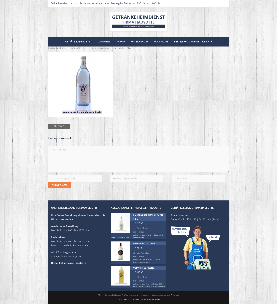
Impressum (144, 295)
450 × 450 (76, 48)
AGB (100, 295)
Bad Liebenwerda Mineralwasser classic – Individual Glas (107, 48)
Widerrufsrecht (130, 295)
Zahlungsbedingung (113, 295)
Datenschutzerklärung (161, 295)
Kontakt (176, 295)
